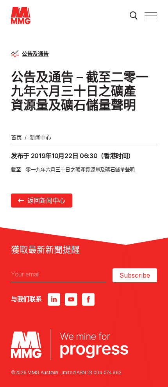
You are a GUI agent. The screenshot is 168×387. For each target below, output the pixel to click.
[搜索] (133, 15)
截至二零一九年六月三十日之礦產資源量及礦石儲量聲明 (73, 169)
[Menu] (151, 15)
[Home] (20, 15)
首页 (16, 137)
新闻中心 (40, 137)
